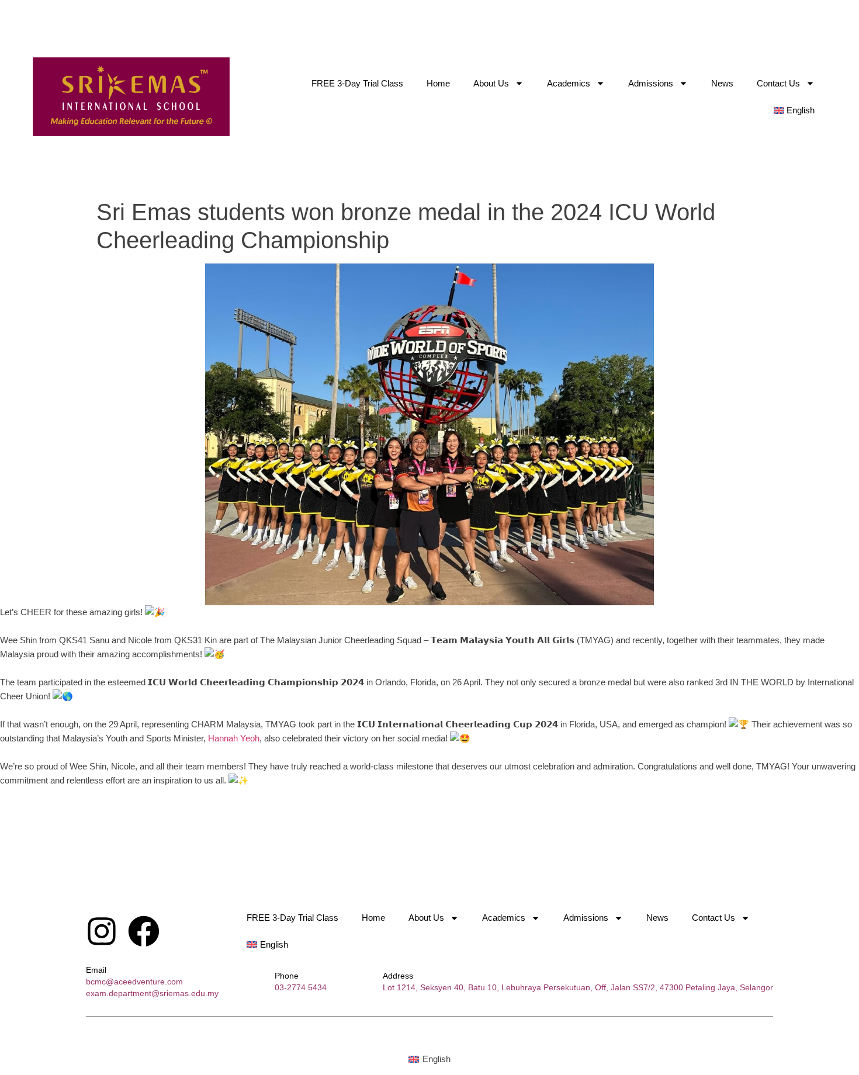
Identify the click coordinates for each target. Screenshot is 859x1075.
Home (438, 83)
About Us (491, 83)
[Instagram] (101, 931)
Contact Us (778, 83)
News (722, 83)
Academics (568, 83)
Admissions (650, 83)
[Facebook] (144, 931)
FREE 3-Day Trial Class (357, 83)
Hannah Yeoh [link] (233, 738)
